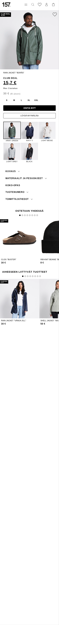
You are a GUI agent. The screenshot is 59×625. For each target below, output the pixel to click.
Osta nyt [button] (29, 108)
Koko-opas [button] (12, 185)
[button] (26, 4)
